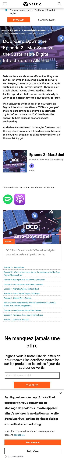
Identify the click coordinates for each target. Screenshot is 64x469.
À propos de (15, 30)
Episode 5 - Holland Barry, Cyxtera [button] (17, 298)
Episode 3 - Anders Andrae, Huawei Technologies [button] (23, 314)
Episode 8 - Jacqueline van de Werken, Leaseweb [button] (23, 284)
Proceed (18, 19)
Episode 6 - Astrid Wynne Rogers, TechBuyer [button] (22, 293)
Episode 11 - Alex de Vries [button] (14, 267)
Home (4, 30)
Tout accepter (33, 442)
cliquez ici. (19, 434)
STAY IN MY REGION (46, 19)
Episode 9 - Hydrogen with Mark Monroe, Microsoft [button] (24, 279)
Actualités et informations (35, 30)
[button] (32, 231)
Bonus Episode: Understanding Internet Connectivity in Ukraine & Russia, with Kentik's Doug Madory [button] (30, 304)
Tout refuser (33, 450)
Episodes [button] (9, 241)
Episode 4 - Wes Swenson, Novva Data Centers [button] (22, 310)
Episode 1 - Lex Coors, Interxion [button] (16, 319)
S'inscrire (32, 385)
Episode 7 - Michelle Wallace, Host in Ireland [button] (21, 288)
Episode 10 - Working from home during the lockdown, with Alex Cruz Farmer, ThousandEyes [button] (32, 273)
